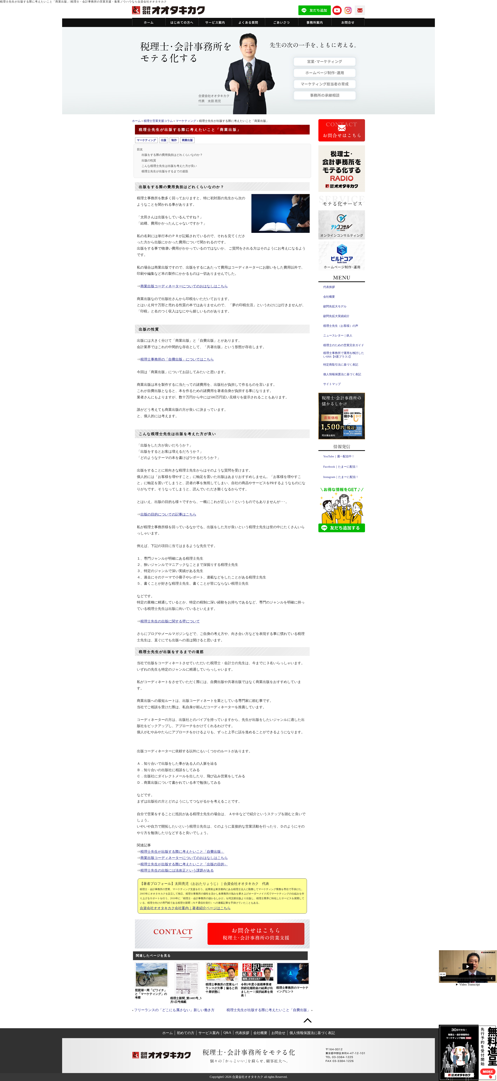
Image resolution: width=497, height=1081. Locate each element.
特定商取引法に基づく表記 (340, 364)
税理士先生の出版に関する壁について (170, 621)
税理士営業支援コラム (158, 120)
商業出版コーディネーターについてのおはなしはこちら (184, 286)
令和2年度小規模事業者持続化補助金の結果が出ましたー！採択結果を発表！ (257, 990)
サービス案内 (208, 1033)
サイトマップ (332, 384)
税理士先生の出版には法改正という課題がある (177, 870)
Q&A (227, 1032)
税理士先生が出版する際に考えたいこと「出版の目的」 (184, 864)
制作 (174, 140)
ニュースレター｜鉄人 (337, 335)
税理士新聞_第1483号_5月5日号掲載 (186, 1000)
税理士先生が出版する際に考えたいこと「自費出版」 (182, 852)
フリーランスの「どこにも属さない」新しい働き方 (174, 1010)
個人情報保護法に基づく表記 (342, 374)
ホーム (136, 120)
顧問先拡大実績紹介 (336, 316)
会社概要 (329, 296)
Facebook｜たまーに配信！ (340, 466)
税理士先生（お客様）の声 (340, 325)
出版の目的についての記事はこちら (168, 514)
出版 (163, 140)
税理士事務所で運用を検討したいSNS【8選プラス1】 (343, 354)
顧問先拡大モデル (335, 306)
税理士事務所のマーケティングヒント (292, 989)
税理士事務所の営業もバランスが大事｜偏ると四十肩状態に (222, 988)
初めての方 (185, 1033)
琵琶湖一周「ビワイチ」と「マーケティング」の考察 (151, 994)
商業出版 (187, 140)
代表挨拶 (329, 287)
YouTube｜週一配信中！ (339, 456)
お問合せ (278, 1033)
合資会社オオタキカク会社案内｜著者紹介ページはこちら (185, 908)
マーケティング (186, 120)
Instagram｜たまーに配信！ (341, 477)
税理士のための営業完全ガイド (343, 345)
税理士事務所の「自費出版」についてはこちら (177, 359)
